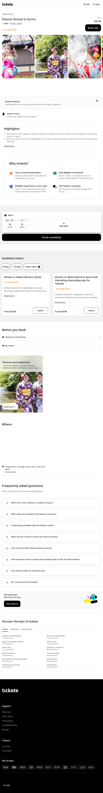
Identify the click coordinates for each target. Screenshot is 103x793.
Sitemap (5, 729)
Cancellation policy (9, 725)
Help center (6, 712)
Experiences (26, 629)
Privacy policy (7, 721)
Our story (6, 746)
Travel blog (6, 751)
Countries (14, 629)
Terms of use (7, 716)
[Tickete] (7, 4)
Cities (5, 629)
